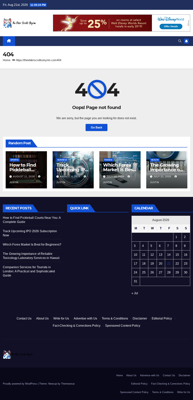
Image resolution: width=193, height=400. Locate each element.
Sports (14, 160)
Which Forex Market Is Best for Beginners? (119, 169)
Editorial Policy (162, 318)
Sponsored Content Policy (122, 325)
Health (155, 160)
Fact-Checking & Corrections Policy (76, 325)
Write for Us (61, 318)
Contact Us (24, 318)
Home (6, 60)
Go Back (96, 127)
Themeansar (67, 383)
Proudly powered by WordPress (20, 383)
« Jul (135, 293)
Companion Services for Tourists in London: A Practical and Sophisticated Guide (29, 271)
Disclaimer (140, 318)
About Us (42, 318)
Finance (108, 160)
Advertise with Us (85, 318)
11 (143, 254)
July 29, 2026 (116, 176)
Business (62, 160)
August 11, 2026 (24, 176)
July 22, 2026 (163, 176)
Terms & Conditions (115, 318)
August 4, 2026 (70, 176)
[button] (179, 41)
